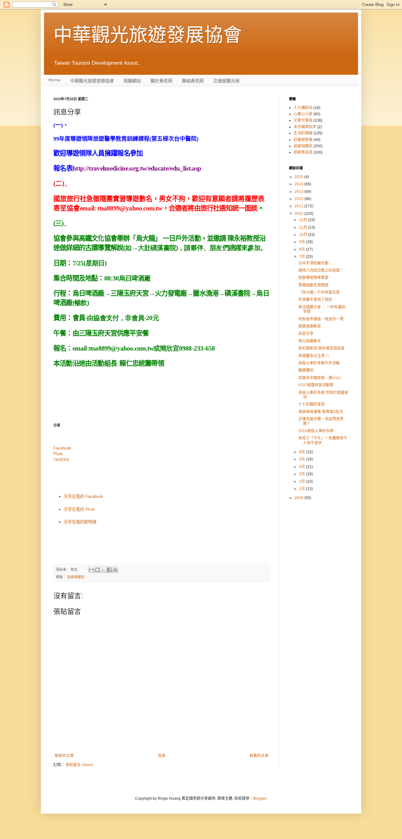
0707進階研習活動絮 (316, 385)
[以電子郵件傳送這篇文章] (91, 570)
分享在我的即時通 (80, 522)
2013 (299, 191)
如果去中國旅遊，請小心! (319, 378)
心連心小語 (303, 114)
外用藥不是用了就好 (315, 299)
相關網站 (132, 80)
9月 (302, 242)
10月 (303, 234)
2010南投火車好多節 (316, 431)
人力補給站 (303, 108)
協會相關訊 (75, 577)
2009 (299, 498)
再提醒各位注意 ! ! (313, 356)
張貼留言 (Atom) (79, 765)
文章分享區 (303, 120)
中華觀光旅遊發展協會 (147, 35)
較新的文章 (64, 756)
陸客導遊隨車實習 (313, 277)
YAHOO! (61, 459)
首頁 (162, 756)
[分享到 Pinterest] (115, 570)
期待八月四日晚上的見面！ (321, 270)
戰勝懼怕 (305, 370)
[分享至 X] (103, 570)
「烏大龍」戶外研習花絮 (319, 292)
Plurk (58, 453)
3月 (302, 474)
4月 (302, 467)
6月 (302, 452)
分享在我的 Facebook (83, 496)
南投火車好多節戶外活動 (319, 363)
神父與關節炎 (309, 341)
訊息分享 (305, 333)
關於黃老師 (161, 80)
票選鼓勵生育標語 (313, 285)
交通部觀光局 (226, 80)
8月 (302, 249)
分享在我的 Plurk (79, 509)
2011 (299, 206)
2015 (299, 177)
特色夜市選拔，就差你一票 (321, 319)
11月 (303, 227)
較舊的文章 (259, 756)
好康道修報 (303, 140)
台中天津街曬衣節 (313, 263)
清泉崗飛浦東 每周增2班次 (320, 412)
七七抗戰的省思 (311, 404)
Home (54, 79)
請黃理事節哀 (309, 326)
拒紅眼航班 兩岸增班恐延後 (321, 348)
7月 (302, 256)
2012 (299, 199)
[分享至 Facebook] (109, 570)
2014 (299, 184)
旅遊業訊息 (303, 152)
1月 (302, 489)
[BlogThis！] (97, 570)
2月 (302, 481)
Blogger (259, 798)
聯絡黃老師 (193, 80)
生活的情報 (303, 133)
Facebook (62, 448)
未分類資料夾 (305, 127)
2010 (299, 213)
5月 (302, 459)
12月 (303, 220)
